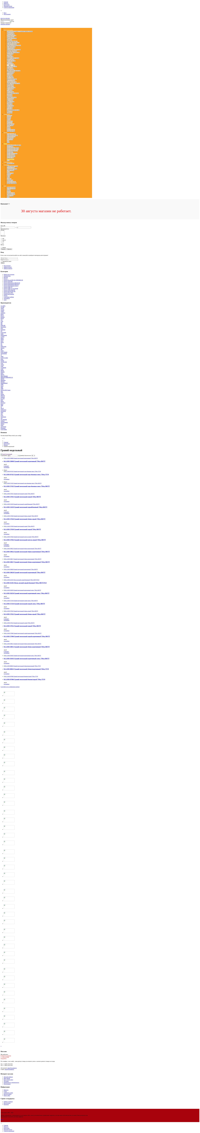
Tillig (2, 412)
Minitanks (3, 380)
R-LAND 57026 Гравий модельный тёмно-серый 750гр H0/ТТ (24, 519)
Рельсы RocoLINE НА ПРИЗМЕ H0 (13, 280)
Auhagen (3, 312)
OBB (2, 388)
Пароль (3, 259)
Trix (2, 414)
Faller (2, 334)
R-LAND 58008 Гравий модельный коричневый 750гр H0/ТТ (24, 461)
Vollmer (3, 421)
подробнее (6, 467)
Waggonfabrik (4, 422)
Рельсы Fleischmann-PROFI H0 (12, 283)
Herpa (2, 342)
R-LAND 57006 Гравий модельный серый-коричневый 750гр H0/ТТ (27, 636)
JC (1, 355)
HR (1, 349)
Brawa (2, 315)
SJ (1, 407)
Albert (2, 308)
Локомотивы (7, 276)
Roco (2, 404)
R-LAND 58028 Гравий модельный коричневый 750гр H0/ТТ (24, 572)
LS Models (3, 367)
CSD (2, 321)
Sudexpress (3, 409)
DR (1, 324)
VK (1, 418)
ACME (2, 307)
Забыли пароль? (8, 268)
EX (1, 331)
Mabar (2, 370)
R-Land (2, 398)
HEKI (2, 339)
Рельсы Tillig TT (8, 287)
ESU (2, 328)
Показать (3, 249)
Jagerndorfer (4, 353)
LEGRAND (4, 362)
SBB (2, 405)
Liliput (2, 364)
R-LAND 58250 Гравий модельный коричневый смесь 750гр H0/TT (26, 593)
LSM (2, 369)
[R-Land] (2, 230)
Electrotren (3, 327)
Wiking (2, 424)
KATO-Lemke (4, 357)
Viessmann (3, 416)
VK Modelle (4, 419)
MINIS (2, 379)
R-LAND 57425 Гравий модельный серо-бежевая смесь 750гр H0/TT (27, 486)
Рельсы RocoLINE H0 (9, 291)
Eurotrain (3, 329)
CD (1, 320)
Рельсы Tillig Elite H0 (9, 290)
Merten (2, 374)
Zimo (2, 425)
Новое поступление (9, 274)
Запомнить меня (6, 261)
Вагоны (6, 277)
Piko (2, 391)
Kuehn (2, 360)
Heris (2, 341)
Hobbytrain (3, 346)
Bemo (2, 314)
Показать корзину (5, 24)
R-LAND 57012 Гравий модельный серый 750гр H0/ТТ (22, 626)
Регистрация (7, 265)
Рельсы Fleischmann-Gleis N (11, 285)
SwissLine (3, 411)
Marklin (3, 372)
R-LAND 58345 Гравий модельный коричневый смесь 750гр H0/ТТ (26, 658)
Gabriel (2, 336)
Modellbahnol (4, 383)
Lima (2, 366)
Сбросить (9, 249)
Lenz (2, 363)
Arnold (2, 310)
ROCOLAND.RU (5, 18)
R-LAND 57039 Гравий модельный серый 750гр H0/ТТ (22, 529)
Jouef (2, 356)
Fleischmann (4, 335)
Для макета (7, 298)
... (15, 227)
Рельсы (6, 278)
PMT (2, 393)
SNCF (2, 408)
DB (1, 322)
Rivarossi (3, 402)
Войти (2, 263)
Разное (5, 295)
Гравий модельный (9, 294)
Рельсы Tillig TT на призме (11, 288)
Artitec (2, 311)
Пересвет (3, 428)
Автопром (3, 426)
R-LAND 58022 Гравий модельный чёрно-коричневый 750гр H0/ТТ (27, 551)
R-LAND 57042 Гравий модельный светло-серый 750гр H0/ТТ (25, 540)
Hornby (2, 348)
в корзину (6, 466)
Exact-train (3, 332)
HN (1, 345)
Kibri (2, 359)
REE (2, 400)
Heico (2, 338)
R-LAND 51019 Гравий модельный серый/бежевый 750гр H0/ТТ (25, 507)
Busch (2, 318)
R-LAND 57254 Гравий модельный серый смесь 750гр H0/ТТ (24, 604)
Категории (6, 443)
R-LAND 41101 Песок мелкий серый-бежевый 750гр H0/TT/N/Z (25, 583)
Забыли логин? (8, 267)
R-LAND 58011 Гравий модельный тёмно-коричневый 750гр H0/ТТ (27, 647)
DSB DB (3, 325)
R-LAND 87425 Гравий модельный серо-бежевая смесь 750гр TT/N (26, 474)
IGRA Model (4, 352)
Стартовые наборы (9, 297)
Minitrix (3, 381)
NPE (2, 387)
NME (2, 384)
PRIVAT (3, 395)
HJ (1, 343)
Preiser (2, 394)
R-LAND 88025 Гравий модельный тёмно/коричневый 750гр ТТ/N (26, 669)
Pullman (3, 397)
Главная (6, 442)
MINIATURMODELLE (7, 377)
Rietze (2, 401)
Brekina (3, 317)
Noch (2, 386)
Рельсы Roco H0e (8, 292)
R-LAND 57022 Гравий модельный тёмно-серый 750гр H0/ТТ (24, 614)
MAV (2, 373)
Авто (5, 299)
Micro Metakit (4, 376)
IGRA (2, 350)
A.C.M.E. (3, 305)
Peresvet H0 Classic (5, 390)
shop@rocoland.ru (12, 1068)
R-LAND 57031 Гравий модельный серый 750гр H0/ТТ (22, 497)
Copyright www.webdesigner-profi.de (10, 686)
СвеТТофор (4, 429)
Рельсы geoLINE (8, 281)
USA (2, 415)
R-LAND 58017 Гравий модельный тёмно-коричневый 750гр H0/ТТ (27, 562)
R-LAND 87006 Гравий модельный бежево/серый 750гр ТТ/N (24, 679)
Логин (2, 258)
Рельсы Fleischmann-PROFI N (11, 284)
